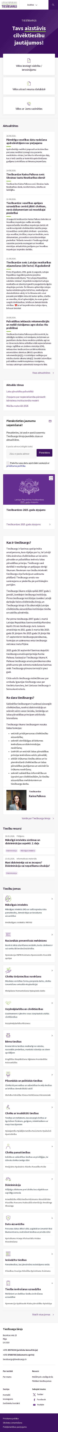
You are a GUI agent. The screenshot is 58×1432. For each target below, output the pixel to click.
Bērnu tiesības (29, 1048)
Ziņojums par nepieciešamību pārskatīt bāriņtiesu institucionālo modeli (26, 398)
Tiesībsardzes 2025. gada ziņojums (26, 510)
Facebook (41, 1399)
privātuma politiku (15, 465)
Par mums (7, 1376)
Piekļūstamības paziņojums (15, 1427)
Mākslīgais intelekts (28, 851)
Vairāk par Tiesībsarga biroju (36, 818)
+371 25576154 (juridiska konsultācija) (20, 1350)
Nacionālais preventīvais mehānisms (29, 945)
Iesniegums (8, 1399)
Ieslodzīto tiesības (29, 1261)
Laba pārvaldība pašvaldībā (19, 391)
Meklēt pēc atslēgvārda (42, 1376)
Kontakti (6, 1394)
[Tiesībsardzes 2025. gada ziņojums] (51, 478)
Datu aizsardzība (29, 1229)
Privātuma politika (11, 1418)
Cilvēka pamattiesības (29, 1156)
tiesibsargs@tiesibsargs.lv (14, 1359)
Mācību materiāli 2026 (17, 405)
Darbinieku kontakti (11, 1403)
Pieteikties (44, 452)
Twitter (40, 1394)
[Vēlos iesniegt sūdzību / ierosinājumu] (29, 64)
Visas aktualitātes (41, 372)
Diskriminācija (11, 851)
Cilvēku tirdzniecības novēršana (29, 980)
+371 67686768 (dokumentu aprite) (18, 1354)
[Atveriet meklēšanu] (53, 5)
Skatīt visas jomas (41, 1314)
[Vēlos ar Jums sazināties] (29, 105)
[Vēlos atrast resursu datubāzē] (29, 86)
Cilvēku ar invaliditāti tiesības (29, 1120)
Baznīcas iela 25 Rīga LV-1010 (10, 1339)
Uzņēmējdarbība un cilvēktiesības (29, 1012)
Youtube (40, 1404)
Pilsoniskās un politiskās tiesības (29, 1084)
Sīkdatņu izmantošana (12, 1422)
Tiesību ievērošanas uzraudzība (29, 1293)
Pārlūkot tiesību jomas (41, 1381)
